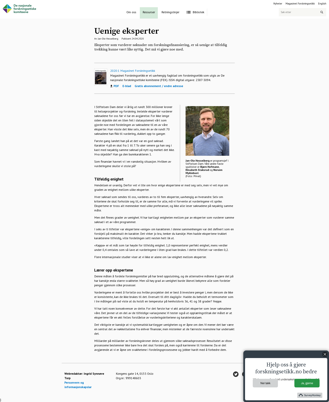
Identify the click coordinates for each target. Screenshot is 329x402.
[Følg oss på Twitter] (236, 374)
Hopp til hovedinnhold (14, 2)
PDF (116, 86)
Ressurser (149, 12)
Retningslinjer (170, 12)
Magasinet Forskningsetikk (300, 3)
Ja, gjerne (307, 383)
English (322, 3)
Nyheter (277, 3)
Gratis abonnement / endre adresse (159, 86)
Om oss (131, 12)
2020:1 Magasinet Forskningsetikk (132, 71)
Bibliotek (198, 12)
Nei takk (265, 383)
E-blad (127, 86)
